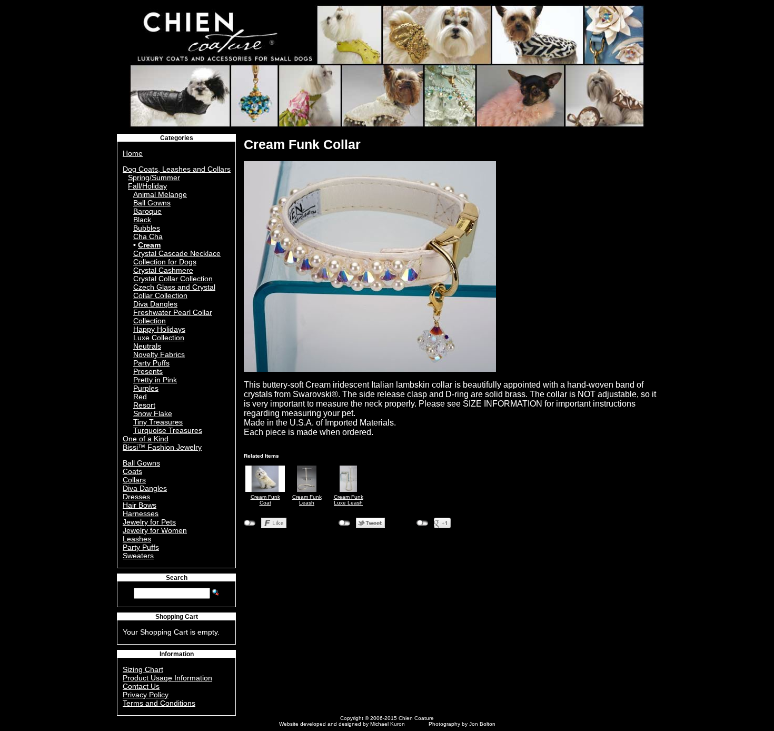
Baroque (147, 211)
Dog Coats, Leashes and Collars (177, 169)
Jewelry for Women (155, 530)
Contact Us (141, 686)
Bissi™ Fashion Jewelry (162, 447)
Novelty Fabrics (159, 354)
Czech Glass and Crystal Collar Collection (174, 291)
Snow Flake (152, 413)
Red (140, 396)
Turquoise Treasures (167, 430)
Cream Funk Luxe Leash (348, 500)
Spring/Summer (154, 177)
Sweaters (138, 555)
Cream (149, 245)
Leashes (137, 539)
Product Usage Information (167, 678)
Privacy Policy (145, 694)
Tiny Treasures (158, 422)
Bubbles (146, 228)
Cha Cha (148, 236)
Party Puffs (151, 363)
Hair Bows (139, 505)
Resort (144, 405)
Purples (145, 388)
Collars (134, 480)
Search (176, 577)
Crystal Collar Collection (173, 278)
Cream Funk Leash (307, 500)
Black (142, 219)
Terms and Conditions (159, 703)
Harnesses (140, 513)
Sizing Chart (143, 669)
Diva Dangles (155, 304)
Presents (148, 371)
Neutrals (147, 346)
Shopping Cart (176, 616)
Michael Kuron (387, 724)
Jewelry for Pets (149, 522)
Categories (176, 138)
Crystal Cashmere (163, 270)
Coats (132, 471)
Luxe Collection (158, 337)
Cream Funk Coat (265, 500)
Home (133, 153)
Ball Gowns (152, 203)
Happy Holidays (159, 329)
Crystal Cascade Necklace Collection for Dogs (177, 257)
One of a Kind (145, 438)
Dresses (136, 496)
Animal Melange (160, 194)
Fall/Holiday (147, 186)
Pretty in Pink (155, 380)
